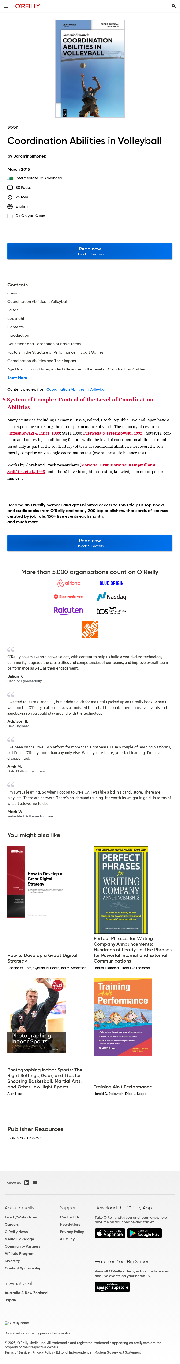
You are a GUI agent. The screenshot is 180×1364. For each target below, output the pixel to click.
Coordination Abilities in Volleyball (76, 389)
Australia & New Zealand (26, 1292)
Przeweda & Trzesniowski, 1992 (112, 433)
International (18, 1283)
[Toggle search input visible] (174, 6)
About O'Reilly (19, 1207)
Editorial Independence (73, 1352)
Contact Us (69, 1217)
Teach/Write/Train (21, 1217)
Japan (10, 1300)
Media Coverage (19, 1239)
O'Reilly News (16, 1231)
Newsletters (70, 1224)
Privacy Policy (72, 1231)
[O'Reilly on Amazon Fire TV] (112, 1290)
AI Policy (67, 1239)
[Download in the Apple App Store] (110, 1237)
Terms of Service (17, 1352)
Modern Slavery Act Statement (117, 1352)
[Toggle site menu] (6, 6)
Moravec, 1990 (94, 465)
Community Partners (22, 1246)
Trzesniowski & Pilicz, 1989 (34, 433)
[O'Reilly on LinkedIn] (26, 1182)
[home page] (27, 6)
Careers (12, 1224)
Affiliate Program (19, 1253)
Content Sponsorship (23, 1268)
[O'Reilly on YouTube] (35, 1182)
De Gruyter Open (30, 215)
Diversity (12, 1260)
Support (68, 1207)
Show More (17, 378)
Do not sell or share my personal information (38, 1333)
